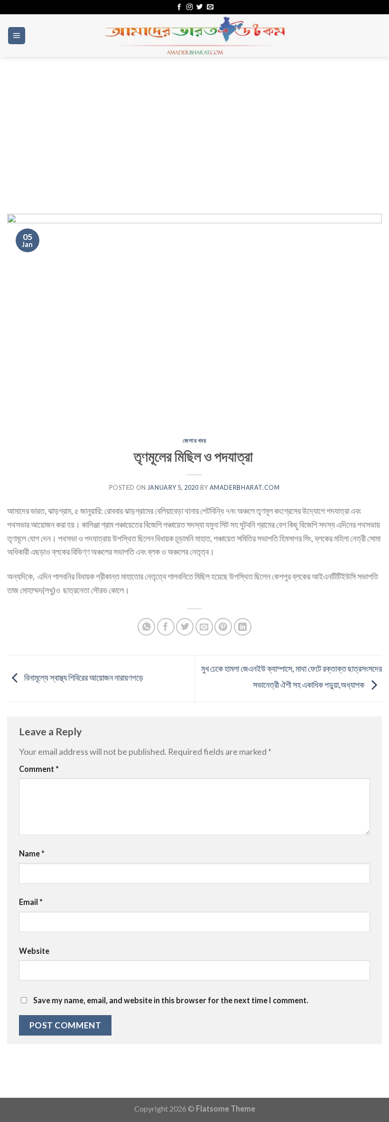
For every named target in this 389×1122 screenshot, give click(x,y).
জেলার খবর (194, 440)
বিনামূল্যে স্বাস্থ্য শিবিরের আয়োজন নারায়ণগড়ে (83, 677)
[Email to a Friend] (204, 627)
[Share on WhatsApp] (146, 627)
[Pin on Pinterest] (223, 627)
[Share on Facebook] (166, 627)
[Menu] (17, 35)
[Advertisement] (194, 128)
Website (34, 950)
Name (32, 853)
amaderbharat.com (245, 487)
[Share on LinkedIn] (242, 627)
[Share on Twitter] (185, 627)
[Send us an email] (210, 7)
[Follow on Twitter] (199, 7)
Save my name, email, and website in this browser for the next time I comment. (170, 1000)
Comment (39, 768)
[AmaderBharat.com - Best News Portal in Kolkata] (194, 35)
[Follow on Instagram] (189, 7)
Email (31, 901)
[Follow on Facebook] (179, 7)
